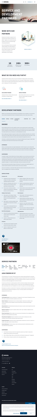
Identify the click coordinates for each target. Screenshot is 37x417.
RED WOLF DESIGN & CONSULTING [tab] (16, 267)
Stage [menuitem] (12, 374)
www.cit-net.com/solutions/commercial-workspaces (10, 345)
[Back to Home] (5, 2)
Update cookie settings (16, 413)
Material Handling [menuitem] (4, 372)
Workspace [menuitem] (13, 379)
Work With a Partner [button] (27, 49)
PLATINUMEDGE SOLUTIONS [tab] (17, 119)
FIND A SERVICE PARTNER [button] (22, 100)
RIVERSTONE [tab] (26, 118)
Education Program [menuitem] (4, 393)
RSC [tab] (30, 118)
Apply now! (7, 361)
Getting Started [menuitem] (4, 395)
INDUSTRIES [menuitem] (3, 367)
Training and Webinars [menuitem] (5, 388)
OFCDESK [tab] (11, 118)
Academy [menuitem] (3, 386)
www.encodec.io (4, 240)
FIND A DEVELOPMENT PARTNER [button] (6, 98)
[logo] (5, 355)
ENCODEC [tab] (3, 118)
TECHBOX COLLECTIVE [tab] (23, 266)
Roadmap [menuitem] (13, 384)
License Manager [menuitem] (14, 382)
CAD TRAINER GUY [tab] (6, 266)
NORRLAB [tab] (7, 118)
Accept (23, 413)
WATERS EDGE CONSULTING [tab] (34, 266)
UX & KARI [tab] (30, 266)
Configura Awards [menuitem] (4, 390)
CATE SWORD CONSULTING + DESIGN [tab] (11, 267)
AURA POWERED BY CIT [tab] (3, 266)
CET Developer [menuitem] (14, 371)
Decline (31, 413)
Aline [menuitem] (12, 377)
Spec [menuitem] (12, 376)
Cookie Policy (7, 408)
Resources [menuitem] (3, 374)
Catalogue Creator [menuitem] (14, 372)
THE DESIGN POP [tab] (26, 266)
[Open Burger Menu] (35, 2)
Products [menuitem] (13, 367)
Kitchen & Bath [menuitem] (4, 371)
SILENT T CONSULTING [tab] (19, 266)
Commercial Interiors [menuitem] (4, 369)
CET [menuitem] (12, 369)
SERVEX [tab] (34, 118)
